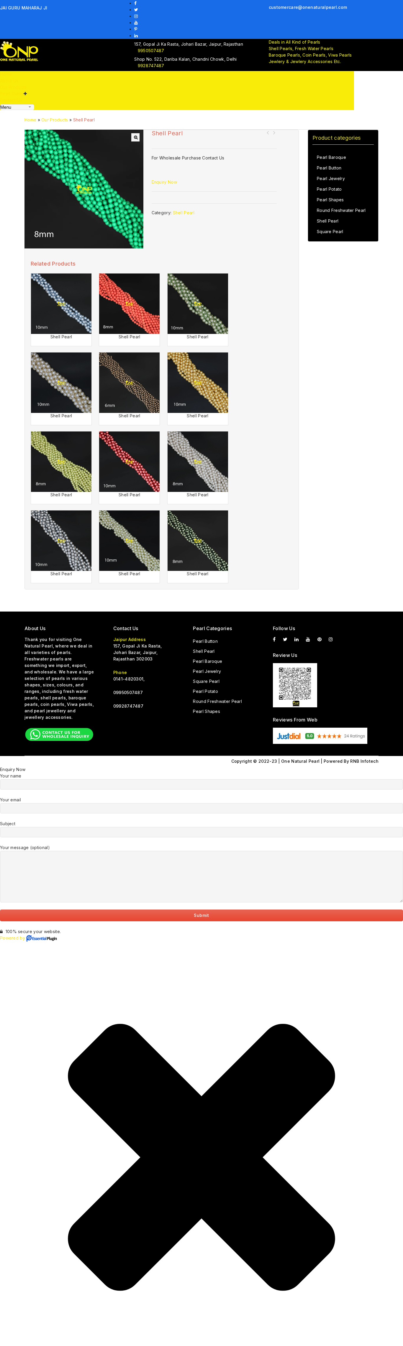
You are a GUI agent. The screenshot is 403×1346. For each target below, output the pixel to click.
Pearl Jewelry (331, 178)
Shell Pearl (268, 133)
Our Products (13, 87)
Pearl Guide (12, 93)
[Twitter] (137, 9)
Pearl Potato (329, 189)
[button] (135, 137)
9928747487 (151, 65)
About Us (9, 80)
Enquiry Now (164, 181)
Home (6, 74)
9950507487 (151, 50)
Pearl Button (329, 167)
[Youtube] (136, 22)
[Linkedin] (136, 35)
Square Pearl (330, 231)
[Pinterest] (136, 29)
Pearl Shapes (330, 199)
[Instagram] (136, 16)
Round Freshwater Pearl (341, 210)
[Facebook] (136, 3)
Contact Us (11, 100)
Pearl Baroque (331, 157)
